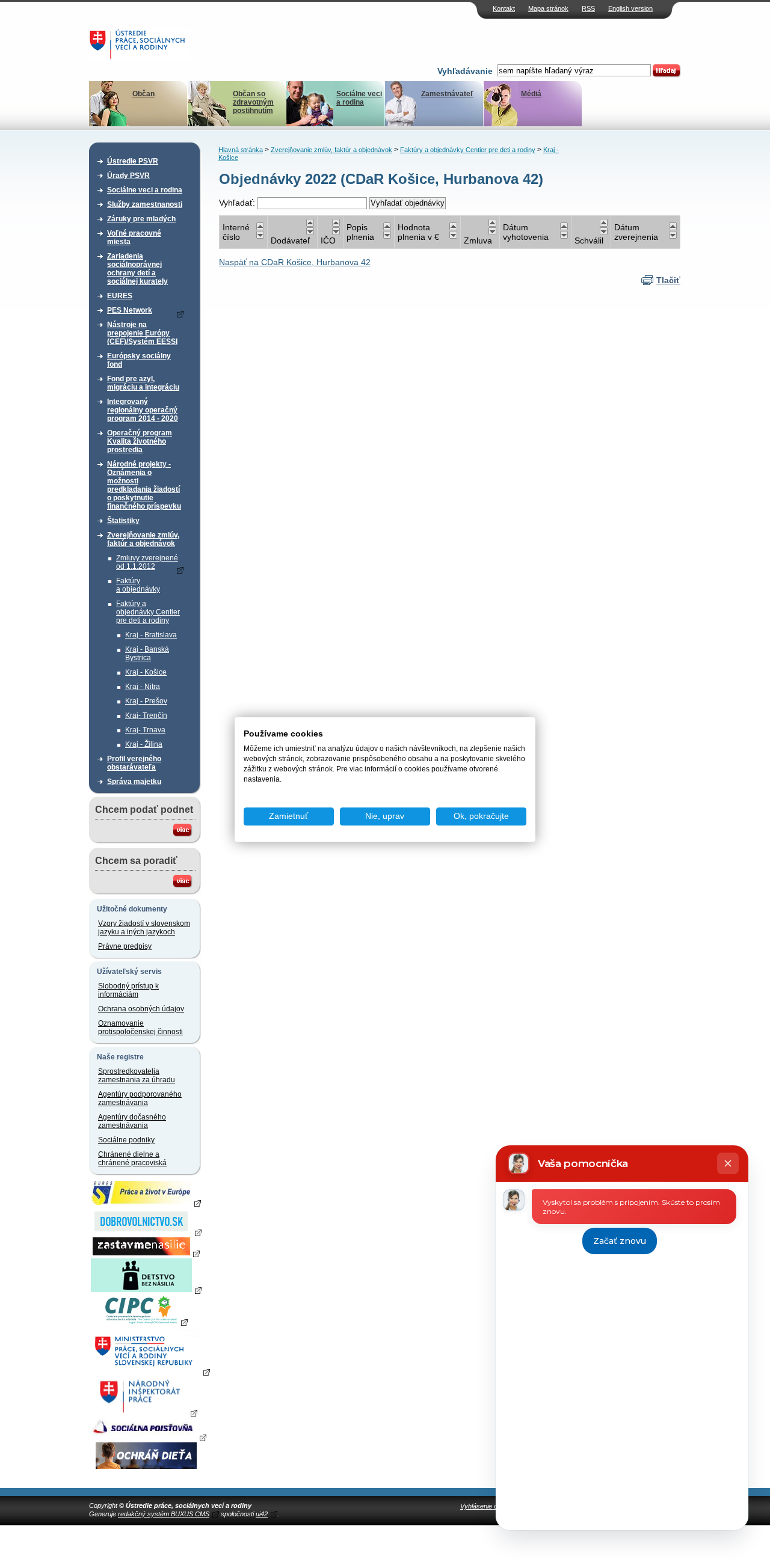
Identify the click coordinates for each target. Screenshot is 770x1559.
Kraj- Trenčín (146, 715)
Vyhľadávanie (465, 71)
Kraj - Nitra (142, 686)
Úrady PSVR (128, 175)
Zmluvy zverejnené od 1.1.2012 (147, 562)
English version (630, 8)
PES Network (129, 310)
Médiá (531, 94)
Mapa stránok (548, 8)
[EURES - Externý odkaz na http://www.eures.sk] (146, 1202)
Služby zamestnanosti (144, 204)
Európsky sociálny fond (139, 360)
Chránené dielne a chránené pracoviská (132, 1158)
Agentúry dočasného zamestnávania (132, 1121)
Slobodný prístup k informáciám (128, 990)
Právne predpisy (125, 946)
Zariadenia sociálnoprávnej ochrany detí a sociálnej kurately (137, 269)
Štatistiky (123, 520)
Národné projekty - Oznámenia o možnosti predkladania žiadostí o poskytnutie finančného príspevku (144, 485)
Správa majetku (134, 781)
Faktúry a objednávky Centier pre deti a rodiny (148, 612)
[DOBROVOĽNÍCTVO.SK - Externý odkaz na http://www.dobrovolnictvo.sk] (146, 1232)
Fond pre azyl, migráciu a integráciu (143, 383)
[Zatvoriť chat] (728, 1163)
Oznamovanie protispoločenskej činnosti (140, 1027)
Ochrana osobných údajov (141, 1009)
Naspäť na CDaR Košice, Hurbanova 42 (295, 262)
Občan (143, 94)
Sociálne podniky (126, 1140)
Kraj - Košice (146, 672)
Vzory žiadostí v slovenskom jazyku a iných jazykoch (144, 927)
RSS (588, 8)
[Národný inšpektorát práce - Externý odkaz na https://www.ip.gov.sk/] (145, 1412)
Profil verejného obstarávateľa (134, 763)
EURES (119, 296)
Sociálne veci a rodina (359, 98)
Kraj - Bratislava (151, 635)
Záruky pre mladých (141, 219)
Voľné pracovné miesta (134, 237)
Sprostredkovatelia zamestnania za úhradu (136, 1075)
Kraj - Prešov (146, 701)
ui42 (262, 1514)
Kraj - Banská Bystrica (147, 653)
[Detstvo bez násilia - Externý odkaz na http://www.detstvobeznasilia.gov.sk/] (146, 1289)
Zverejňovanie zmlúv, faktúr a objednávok (143, 539)
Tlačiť (668, 280)
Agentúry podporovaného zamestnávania (140, 1098)
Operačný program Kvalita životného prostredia (139, 441)
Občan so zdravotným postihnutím (253, 102)
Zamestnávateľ (447, 94)
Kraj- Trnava (145, 730)
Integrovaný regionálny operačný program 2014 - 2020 (142, 410)
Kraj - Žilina (143, 744)
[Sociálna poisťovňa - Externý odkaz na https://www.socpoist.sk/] (147, 1437)
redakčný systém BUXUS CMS (163, 1514)
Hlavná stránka (240, 149)
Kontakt (504, 8)
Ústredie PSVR (132, 161)
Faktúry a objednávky (138, 585)
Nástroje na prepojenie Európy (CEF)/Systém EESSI (142, 333)
